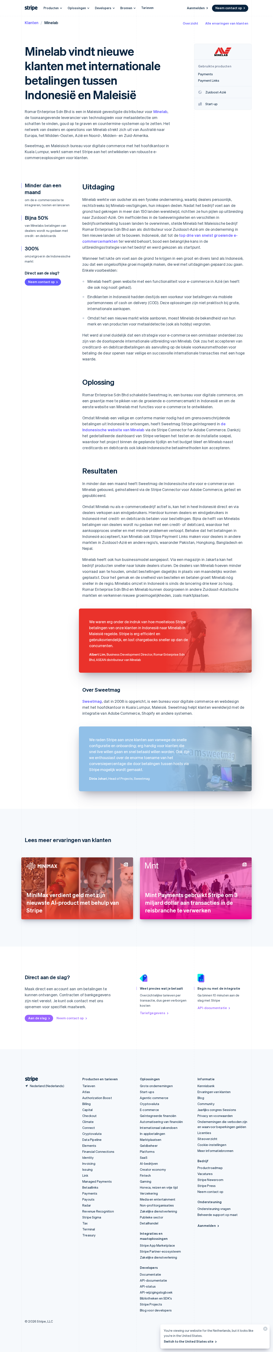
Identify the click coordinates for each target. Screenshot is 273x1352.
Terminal (88, 1229)
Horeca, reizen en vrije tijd (159, 1187)
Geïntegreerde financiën (158, 1116)
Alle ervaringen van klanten (226, 23)
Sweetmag (92, 701)
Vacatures (205, 1174)
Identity (88, 1157)
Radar (86, 1205)
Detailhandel (149, 1223)
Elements (89, 1145)
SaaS (143, 1157)
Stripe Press (206, 1186)
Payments (89, 1193)
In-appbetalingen (152, 1133)
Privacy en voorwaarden (215, 1116)
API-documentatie (212, 1008)
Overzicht (190, 23)
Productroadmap (210, 1168)
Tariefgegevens (152, 1013)
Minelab (160, 111)
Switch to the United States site (188, 1341)
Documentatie (150, 1274)
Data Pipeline (92, 1139)
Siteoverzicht (207, 1139)
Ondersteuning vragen (214, 1209)
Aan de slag (37, 1018)
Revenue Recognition (98, 1211)
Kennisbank (206, 1086)
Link (85, 1175)
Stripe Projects (151, 1304)
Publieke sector (151, 1217)
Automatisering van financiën (161, 1122)
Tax (85, 1223)
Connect (88, 1127)
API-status (148, 1286)
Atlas (86, 1092)
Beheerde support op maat (217, 1215)
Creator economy (153, 1169)
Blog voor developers (156, 1310)
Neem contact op (228, 8)
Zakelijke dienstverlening (158, 1211)
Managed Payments (97, 1181)
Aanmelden (196, 8)
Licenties (204, 1133)
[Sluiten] (265, 1329)
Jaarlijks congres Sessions (216, 1110)
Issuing (87, 1169)
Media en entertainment (157, 1199)
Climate (88, 1122)
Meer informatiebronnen (215, 1151)
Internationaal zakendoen (158, 1127)
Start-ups (147, 1092)
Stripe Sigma (91, 1217)
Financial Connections (98, 1151)
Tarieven (147, 8)
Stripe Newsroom (210, 1180)
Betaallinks (90, 1187)
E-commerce (149, 1110)
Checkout (89, 1116)
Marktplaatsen (150, 1139)
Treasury (89, 1235)
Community (206, 1104)
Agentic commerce (154, 1098)
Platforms (147, 1151)
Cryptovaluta (92, 1133)
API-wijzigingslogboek (156, 1292)
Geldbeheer (149, 1145)
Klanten (31, 22)
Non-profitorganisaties (157, 1205)
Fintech (145, 1175)
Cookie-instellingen (211, 1145)
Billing (86, 1104)
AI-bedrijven (149, 1163)
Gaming (145, 1181)
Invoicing (88, 1163)
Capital (87, 1110)
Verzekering (149, 1193)
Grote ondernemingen (156, 1086)
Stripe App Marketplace (157, 1245)
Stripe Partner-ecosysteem (160, 1251)
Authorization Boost (97, 1098)
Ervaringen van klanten (214, 1092)
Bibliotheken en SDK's (156, 1298)
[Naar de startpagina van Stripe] (30, 1079)
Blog (200, 1098)
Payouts (88, 1199)
